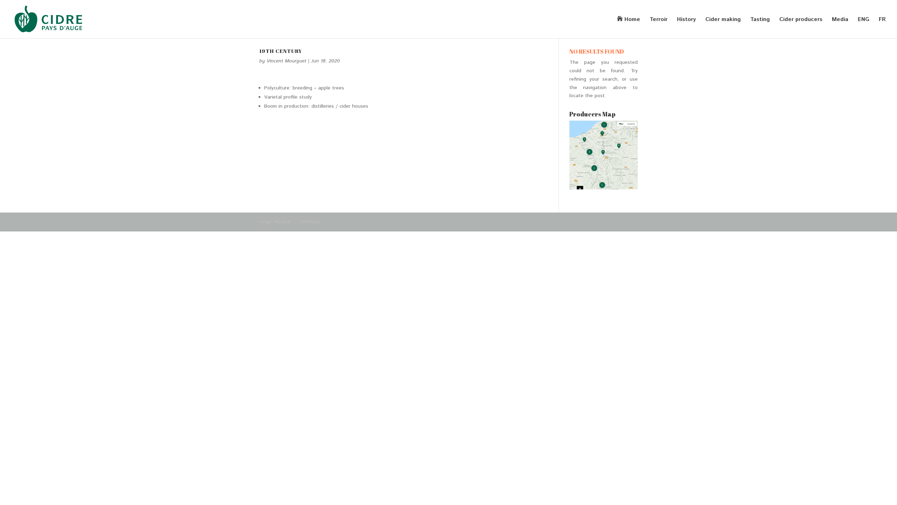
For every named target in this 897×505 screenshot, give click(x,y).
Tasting (760, 20)
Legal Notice (274, 221)
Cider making (723, 20)
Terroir (658, 20)
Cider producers (800, 20)
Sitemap (310, 221)
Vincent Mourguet (286, 61)
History (686, 20)
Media (840, 20)
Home (632, 19)
